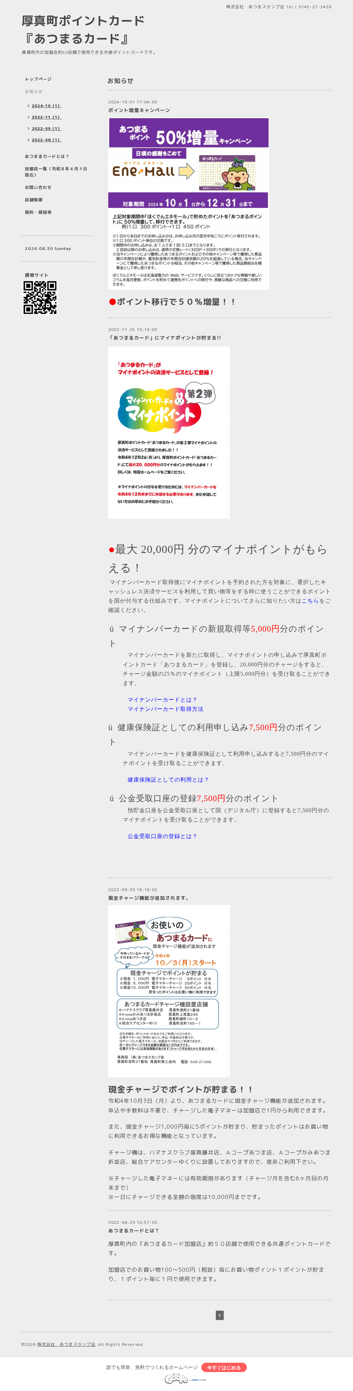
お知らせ (34, 91)
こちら (310, 601)
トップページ (38, 79)
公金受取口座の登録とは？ (163, 836)
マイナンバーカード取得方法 (166, 709)
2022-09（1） (47, 128)
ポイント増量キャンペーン (139, 110)
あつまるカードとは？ (134, 1230)
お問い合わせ (38, 187)
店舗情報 (34, 200)
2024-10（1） (47, 106)
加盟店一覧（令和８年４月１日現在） (56, 172)
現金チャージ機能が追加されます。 (149, 898)
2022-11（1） (47, 117)
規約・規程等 (38, 212)
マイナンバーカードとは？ (163, 700)
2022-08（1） (47, 140)
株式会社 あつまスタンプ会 (66, 1344)
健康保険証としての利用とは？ (169, 780)
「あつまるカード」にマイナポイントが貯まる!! (164, 337)
